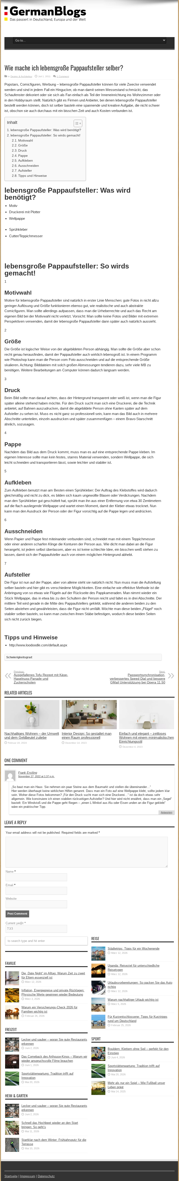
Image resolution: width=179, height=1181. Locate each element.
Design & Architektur (21, 76)
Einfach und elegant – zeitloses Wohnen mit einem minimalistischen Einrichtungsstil (146, 737)
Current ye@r (16, 923)
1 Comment (63, 76)
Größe (23, 145)
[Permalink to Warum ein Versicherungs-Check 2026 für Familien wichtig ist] (12, 1018)
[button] (75, 123)
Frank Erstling (27, 772)
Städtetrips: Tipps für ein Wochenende (133, 948)
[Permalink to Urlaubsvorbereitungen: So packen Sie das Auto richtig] (98, 993)
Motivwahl (25, 140)
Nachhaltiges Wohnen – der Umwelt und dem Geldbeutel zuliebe (31, 735)
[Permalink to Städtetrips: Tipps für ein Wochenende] (98, 959)
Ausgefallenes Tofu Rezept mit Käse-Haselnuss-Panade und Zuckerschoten (41, 677)
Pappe (23, 155)
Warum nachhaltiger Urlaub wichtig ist (133, 999)
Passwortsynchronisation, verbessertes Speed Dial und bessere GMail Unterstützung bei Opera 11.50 (137, 677)
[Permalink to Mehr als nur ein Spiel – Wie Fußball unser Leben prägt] (98, 1094)
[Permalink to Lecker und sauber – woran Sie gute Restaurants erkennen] (12, 1050)
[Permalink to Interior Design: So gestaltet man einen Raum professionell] (89, 728)
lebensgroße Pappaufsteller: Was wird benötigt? (45, 130)
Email (9, 885)
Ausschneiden (28, 165)
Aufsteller (25, 170)
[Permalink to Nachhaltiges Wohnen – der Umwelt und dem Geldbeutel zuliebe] (31, 728)
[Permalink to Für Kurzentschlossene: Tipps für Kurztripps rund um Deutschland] (98, 1027)
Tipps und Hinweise (32, 176)
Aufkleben (25, 160)
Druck (22, 150)
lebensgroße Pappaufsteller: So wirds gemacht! (45, 135)
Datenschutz (46, 1176)
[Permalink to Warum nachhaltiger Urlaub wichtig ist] (98, 1010)
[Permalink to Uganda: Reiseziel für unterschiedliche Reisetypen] (98, 976)
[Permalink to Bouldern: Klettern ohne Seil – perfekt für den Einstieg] (98, 1060)
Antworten (166, 812)
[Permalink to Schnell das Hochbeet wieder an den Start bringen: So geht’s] (12, 1134)
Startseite (10, 1176)
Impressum (27, 1176)
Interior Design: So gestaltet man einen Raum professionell (86, 735)
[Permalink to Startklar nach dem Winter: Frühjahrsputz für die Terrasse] (12, 1151)
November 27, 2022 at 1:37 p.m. (36, 776)
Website (11, 898)
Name (10, 871)
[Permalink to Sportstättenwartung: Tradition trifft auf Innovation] (12, 1084)
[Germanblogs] (45, 17)
